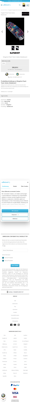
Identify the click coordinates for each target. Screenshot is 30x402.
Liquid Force (15, 347)
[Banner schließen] (27, 182)
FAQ (15, 306)
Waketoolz (25, 373)
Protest (15, 364)
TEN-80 (25, 364)
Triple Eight (25, 370)
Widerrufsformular (15, 318)
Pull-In (15, 367)
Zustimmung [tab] (5, 186)
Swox (25, 361)
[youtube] (15, 326)
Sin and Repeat (25, 341)
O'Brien (15, 352)
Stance (25, 352)
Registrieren (15, 265)
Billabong (5, 344)
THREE (25, 367)
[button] (27, 5)
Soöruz (25, 347)
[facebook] (11, 326)
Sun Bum (25, 358)
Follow (4, 364)
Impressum (15, 309)
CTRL (5, 350)
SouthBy (25, 350)
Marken (6, 9)
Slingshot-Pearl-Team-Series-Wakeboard (19, 9)
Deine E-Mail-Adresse (8, 250)
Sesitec (25, 338)
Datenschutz (15, 303)
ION (15, 335)
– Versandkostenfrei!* (18, 69)
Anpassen (14, 214)
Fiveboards (4, 361)
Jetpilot (15, 338)
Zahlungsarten (15, 321)
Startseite (2, 9)
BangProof (4, 338)
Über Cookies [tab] (24, 186)
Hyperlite (4, 376)
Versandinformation (15, 315)
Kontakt (15, 312)
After (5, 335)
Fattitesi (4, 358)
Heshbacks (4, 370)
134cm (3, 63)
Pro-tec (15, 361)
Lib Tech (15, 344)
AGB (15, 300)
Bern (5, 341)
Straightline (25, 355)
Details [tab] (15, 186)
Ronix (15, 376)
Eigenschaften (4, 96)
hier (4, 245)
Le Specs (15, 341)
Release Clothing (15, 370)
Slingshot (10, 9)
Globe (4, 367)
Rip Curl (15, 373)
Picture (15, 358)
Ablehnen (15, 218)
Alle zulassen (15, 210)
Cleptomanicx (4, 347)
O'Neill (15, 355)
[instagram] (19, 326)
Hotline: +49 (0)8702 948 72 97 (16, 292)
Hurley (4, 373)
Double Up (4, 352)
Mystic (15, 350)
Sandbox (25, 335)
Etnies (4, 355)
